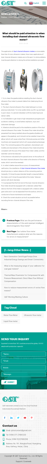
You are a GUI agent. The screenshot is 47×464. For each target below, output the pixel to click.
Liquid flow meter (11, 321)
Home (10, 17)
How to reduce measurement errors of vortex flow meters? (24, 289)
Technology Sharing (32, 17)
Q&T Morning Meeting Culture (16, 297)
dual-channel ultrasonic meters (24, 51)
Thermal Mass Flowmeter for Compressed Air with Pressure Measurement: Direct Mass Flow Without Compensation (24, 278)
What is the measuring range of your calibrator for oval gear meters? (24, 267)
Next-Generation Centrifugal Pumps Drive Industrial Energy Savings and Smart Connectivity (23, 258)
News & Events (19, 17)
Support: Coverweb (23, 461)
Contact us (9, 425)
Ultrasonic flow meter (32, 315)
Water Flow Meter (11, 315)
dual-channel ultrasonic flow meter (33, 168)
